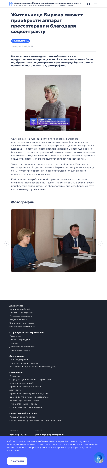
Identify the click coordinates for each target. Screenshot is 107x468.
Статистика (15, 376)
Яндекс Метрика (65, 441)
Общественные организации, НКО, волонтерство (35, 420)
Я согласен (17, 461)
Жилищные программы (21, 323)
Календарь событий (19, 309)
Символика (15, 336)
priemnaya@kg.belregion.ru (49, 435)
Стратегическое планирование (25, 407)
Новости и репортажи (21, 312)
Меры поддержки (18, 359)
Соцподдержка (20, 41)
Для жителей (16, 306)
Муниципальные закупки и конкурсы (28, 393)
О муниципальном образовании (26, 332)
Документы (15, 390)
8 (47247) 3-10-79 (17, 435)
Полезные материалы (20, 316)
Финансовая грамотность (22, 326)
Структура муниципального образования (30, 379)
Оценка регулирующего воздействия (28, 397)
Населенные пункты (19, 350)
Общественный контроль (23, 413)
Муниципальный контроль (23, 404)
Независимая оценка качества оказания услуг (33, 366)
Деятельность (16, 356)
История (13, 343)
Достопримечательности (22, 346)
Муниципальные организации (25, 386)
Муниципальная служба (21, 383)
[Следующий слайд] (100, 243)
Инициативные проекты (22, 417)
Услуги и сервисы (18, 319)
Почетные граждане (19, 339)
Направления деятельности (23, 363)
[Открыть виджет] (99, 457)
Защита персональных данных (24, 400)
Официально (16, 372)
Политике (13, 450)
